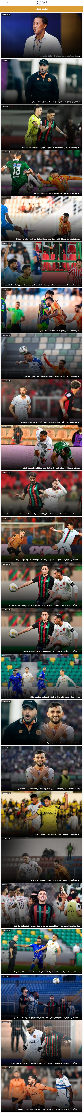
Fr (8, 3)
